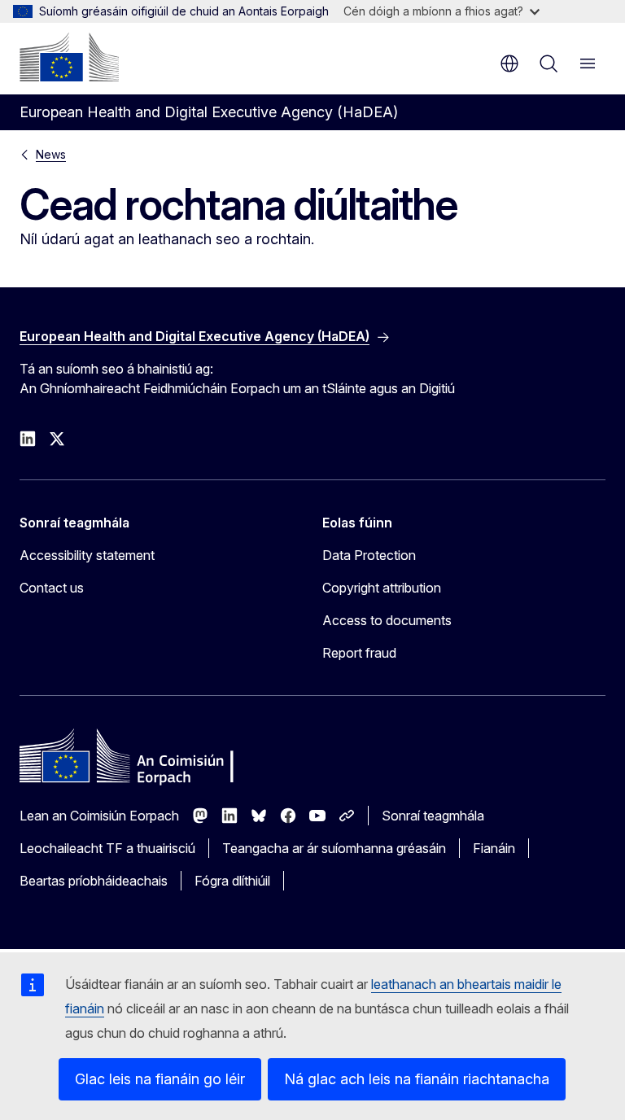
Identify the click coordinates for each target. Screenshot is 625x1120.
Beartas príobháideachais (94, 881)
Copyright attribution (381, 588)
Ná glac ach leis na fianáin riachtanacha (416, 1078)
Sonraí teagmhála (433, 815)
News (51, 154)
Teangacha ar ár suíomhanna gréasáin (334, 848)
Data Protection (369, 555)
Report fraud (359, 653)
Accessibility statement (87, 555)
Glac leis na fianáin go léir (160, 1078)
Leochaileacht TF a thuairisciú (107, 848)
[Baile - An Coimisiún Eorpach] (69, 57)
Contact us (52, 588)
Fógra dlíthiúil (232, 881)
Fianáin (494, 848)
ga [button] (509, 63)
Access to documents (387, 620)
